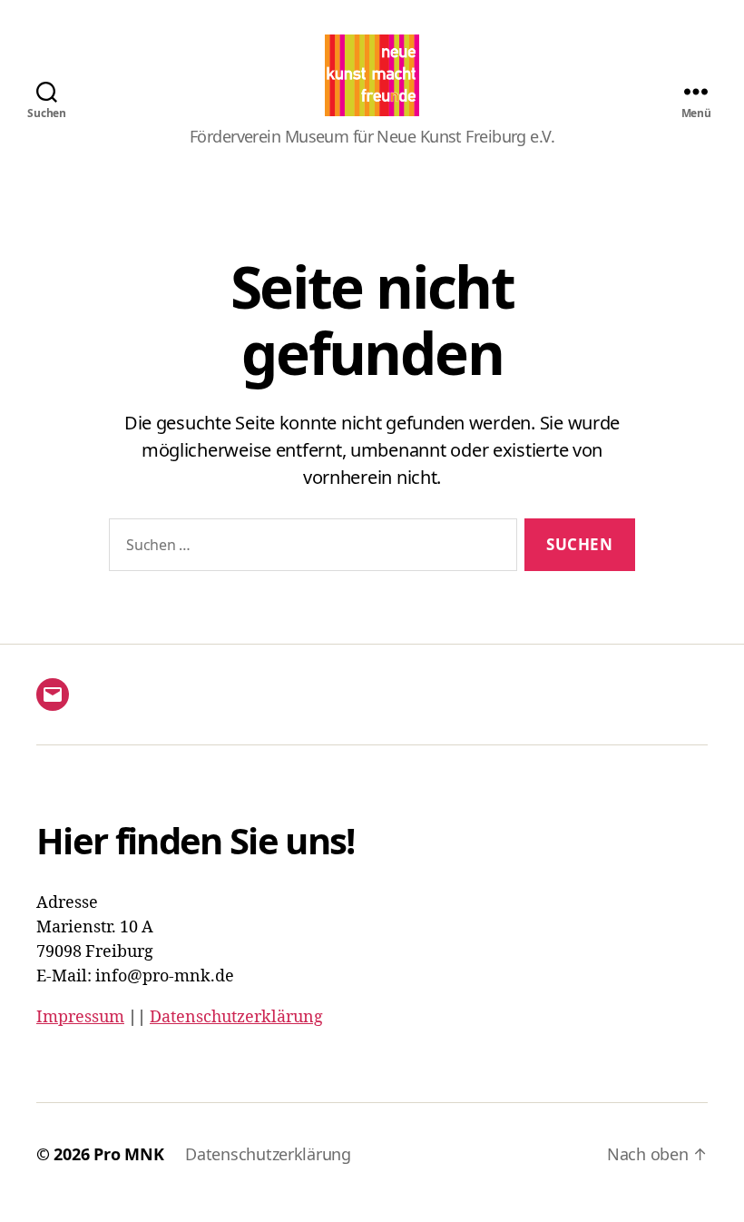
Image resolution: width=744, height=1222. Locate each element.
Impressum (80, 1017)
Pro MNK (128, 1154)
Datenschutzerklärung (236, 1017)
